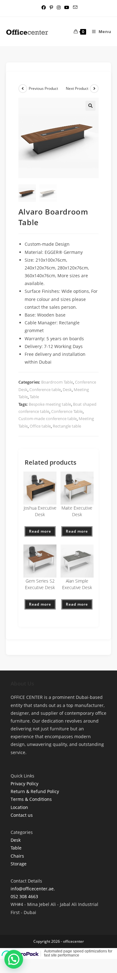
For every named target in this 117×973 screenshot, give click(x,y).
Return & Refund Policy (35, 791)
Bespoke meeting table (50, 404)
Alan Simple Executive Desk (77, 584)
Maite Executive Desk (76, 511)
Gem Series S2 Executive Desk (40, 584)
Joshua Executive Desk (40, 511)
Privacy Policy (24, 784)
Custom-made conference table (47, 418)
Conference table (45, 389)
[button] (90, 106)
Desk (67, 389)
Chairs (17, 856)
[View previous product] (22, 88)
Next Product (77, 88)
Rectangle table (67, 426)
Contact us (22, 815)
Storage (19, 864)
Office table (40, 426)
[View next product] (94, 88)
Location (19, 807)
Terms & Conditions (31, 799)
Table (34, 396)
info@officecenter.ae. (33, 889)
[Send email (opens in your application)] (74, 7)
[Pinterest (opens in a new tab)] (51, 7)
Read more (40, 531)
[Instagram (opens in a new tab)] (58, 7)
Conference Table (67, 411)
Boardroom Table (57, 382)
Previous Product (43, 88)
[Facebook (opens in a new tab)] (44, 7)
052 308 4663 (24, 896)
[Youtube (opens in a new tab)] (66, 7)
